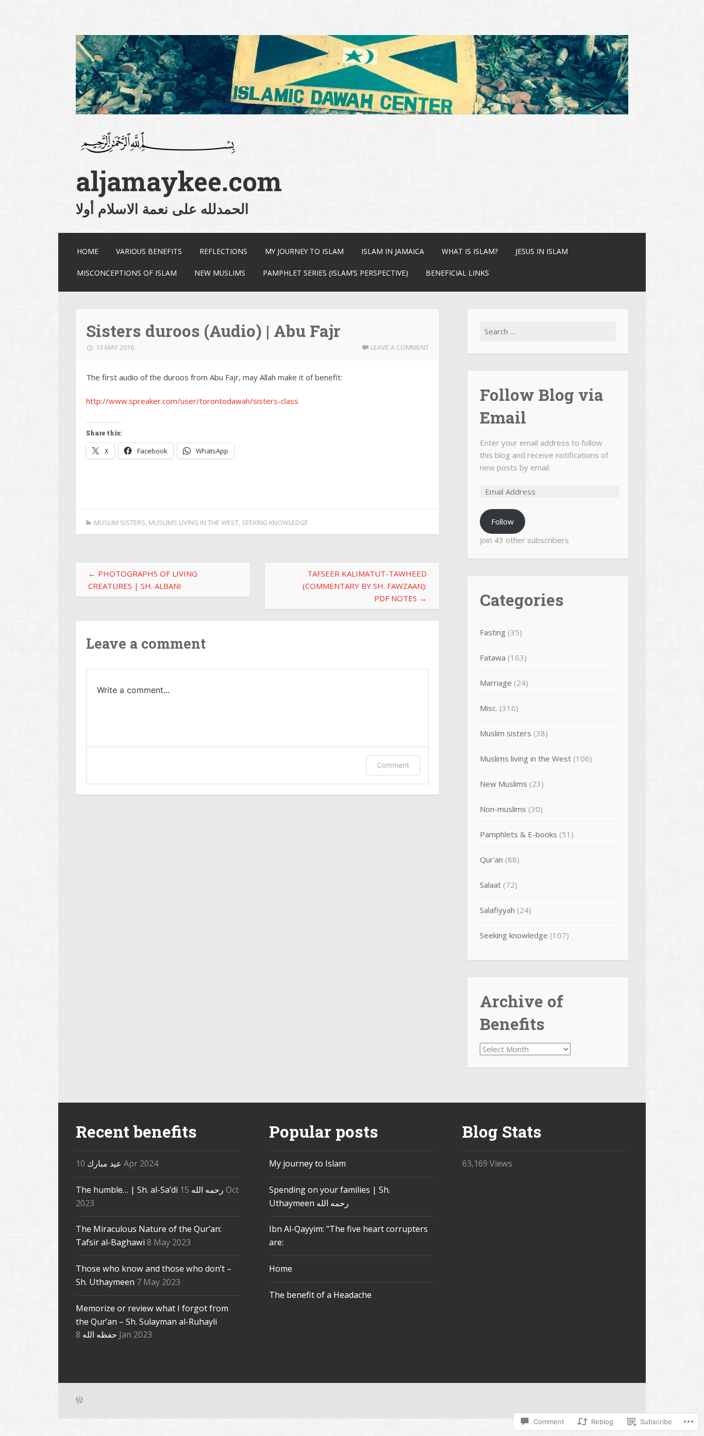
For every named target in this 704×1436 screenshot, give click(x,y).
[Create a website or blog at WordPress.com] (79, 1401)
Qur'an (491, 859)
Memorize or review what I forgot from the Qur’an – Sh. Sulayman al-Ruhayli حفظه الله (152, 1322)
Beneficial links (457, 273)
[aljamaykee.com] (352, 111)
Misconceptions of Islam (127, 273)
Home (87, 251)
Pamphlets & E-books (518, 834)
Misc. (488, 708)
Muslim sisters (119, 522)
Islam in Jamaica (392, 251)
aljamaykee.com (179, 181)
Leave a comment (400, 347)
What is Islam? (470, 251)
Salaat (490, 885)
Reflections (223, 251)
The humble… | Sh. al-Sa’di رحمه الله (150, 1189)
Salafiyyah (497, 910)
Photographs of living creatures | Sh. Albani (142, 579)
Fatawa (493, 657)
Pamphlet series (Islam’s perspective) (335, 273)
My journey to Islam (304, 251)
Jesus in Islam (541, 251)
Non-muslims (503, 809)
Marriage (496, 683)
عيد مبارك (104, 1163)
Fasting (493, 632)
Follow (502, 521)
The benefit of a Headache (320, 1294)
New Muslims (219, 273)
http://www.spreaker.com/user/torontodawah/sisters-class (192, 401)
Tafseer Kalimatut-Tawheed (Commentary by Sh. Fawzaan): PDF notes (365, 585)
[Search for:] (548, 331)
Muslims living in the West (193, 522)
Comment (393, 765)
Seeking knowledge (275, 522)
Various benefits (149, 251)
